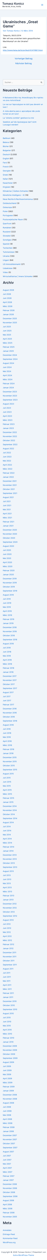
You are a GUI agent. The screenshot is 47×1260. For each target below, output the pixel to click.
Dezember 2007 (10, 1135)
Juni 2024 (7, 367)
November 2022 (10, 436)
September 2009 (10, 1058)
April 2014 (7, 839)
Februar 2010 (8, 1038)
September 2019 (10, 591)
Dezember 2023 (10, 391)
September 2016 (10, 721)
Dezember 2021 (10, 481)
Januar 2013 (8, 900)
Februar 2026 (8, 310)
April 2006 (7, 1204)
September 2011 (10, 965)
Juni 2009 (7, 1070)
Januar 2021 (8, 526)
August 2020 (8, 546)
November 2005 (10, 1217)
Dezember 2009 (10, 1046)
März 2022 (7, 469)
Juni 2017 (7, 700)
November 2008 (10, 1099)
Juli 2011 (6, 973)
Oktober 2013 (9, 863)
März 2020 (7, 566)
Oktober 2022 (9, 440)
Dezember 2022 (10, 432)
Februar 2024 (8, 383)
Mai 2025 (7, 335)
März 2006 (7, 1208)
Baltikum (6, 138)
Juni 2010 (7, 1021)
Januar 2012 (8, 948)
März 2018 (7, 664)
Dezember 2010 (10, 1001)
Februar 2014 (8, 847)
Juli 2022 (7, 452)
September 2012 (10, 916)
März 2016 (7, 745)
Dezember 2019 (10, 578)
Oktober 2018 (9, 635)
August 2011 (8, 969)
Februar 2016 (8, 749)
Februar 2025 (8, 347)
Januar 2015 (8, 802)
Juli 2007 (7, 1156)
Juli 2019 (7, 599)
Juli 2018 (7, 648)
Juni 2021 (7, 505)
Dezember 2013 (10, 855)
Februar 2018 (8, 668)
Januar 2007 (8, 1180)
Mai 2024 (7, 371)
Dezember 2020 (10, 530)
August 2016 (8, 725)
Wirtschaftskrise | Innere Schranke (17, 276)
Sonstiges (7, 240)
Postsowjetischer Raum (13, 219)
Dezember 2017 (9, 676)
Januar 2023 (8, 428)
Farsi (5, 162)
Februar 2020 (8, 570)
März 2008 (7, 1123)
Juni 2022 (7, 457)
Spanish (6, 244)
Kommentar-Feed (10, 1238)
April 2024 (7, 375)
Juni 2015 (7, 782)
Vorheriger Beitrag (23, 59)
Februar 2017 (8, 704)
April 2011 (7, 985)
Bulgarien (7, 150)
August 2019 (8, 595)
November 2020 (10, 534)
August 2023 (8, 404)
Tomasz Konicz (13, 3)
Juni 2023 (7, 412)
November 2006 (10, 1188)
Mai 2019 (7, 607)
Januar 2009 (8, 1091)
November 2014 (10, 810)
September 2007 (10, 1147)
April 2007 (7, 1168)
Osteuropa (7, 207)
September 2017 (10, 688)
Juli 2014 (7, 826)
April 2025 (7, 339)
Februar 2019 (8, 619)
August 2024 (8, 363)
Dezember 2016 (10, 709)
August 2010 (8, 1013)
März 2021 (7, 517)
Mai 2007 (7, 1164)
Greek (5, 175)
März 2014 (7, 843)
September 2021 (10, 493)
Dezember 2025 (10, 318)
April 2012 (7, 936)
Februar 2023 (8, 424)
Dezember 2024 (10, 355)
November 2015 (10, 761)
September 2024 (10, 359)
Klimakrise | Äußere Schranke (15, 191)
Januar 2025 (8, 351)
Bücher (6, 146)
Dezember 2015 (10, 757)
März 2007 (7, 1172)
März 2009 (7, 1082)
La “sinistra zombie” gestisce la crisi (18, 118)
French (6, 167)
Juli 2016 (7, 729)
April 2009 (7, 1078)
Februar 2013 (8, 895)
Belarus (6, 142)
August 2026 (8, 290)
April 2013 (7, 887)
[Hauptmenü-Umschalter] (42, 4)
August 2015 (8, 774)
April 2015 (7, 790)
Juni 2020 (7, 554)
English (6, 158)
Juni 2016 (7, 733)
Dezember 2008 (10, 1095)
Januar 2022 (8, 477)
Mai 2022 (7, 461)
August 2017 (8, 692)
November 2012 (10, 908)
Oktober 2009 (9, 1054)
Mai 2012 (7, 932)
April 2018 (7, 660)
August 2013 (8, 871)
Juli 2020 (7, 550)
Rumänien (7, 227)
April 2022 (7, 465)
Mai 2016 (7, 737)
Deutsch (6, 154)
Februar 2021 (8, 522)
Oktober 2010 (9, 1005)
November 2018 (10, 631)
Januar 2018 (8, 672)
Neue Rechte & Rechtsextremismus (18, 199)
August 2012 (8, 920)
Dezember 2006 (10, 1184)
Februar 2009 (8, 1086)
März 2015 (7, 794)
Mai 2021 (7, 509)
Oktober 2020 (9, 538)
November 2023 (10, 396)
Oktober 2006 (9, 1192)
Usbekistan (7, 268)
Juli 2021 (7, 501)
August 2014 (8, 822)
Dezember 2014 (10, 806)
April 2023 (7, 416)
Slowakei (7, 236)
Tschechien (7, 248)
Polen (5, 211)
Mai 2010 (7, 1026)
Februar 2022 (8, 473)
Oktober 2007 (9, 1143)
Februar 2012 (8, 944)
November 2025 (10, 322)
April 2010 (7, 1030)
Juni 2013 (7, 879)
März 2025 (7, 343)
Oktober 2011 (8, 960)
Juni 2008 (7, 1111)
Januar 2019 (8, 623)
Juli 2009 (7, 1066)
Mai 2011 (6, 981)
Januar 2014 (8, 851)
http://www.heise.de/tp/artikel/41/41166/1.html (23, 50)
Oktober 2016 (9, 717)
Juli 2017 (6, 696)
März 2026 (7, 306)
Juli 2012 (7, 924)
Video (5, 272)
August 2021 (8, 497)
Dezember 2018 (10, 627)
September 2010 (10, 1009)
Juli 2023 (7, 408)
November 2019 (10, 583)
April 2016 (7, 741)
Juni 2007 (7, 1160)
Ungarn (6, 260)
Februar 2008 (8, 1127)
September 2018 (10, 639)
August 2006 (8, 1200)
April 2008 (7, 1119)
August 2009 (8, 1062)
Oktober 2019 (9, 587)
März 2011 (7, 989)
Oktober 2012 (9, 912)
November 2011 (9, 956)
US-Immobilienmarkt (12, 264)
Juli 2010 (7, 1017)
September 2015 (10, 769)
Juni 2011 (7, 977)
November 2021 (10, 485)
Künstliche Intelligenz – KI (14, 195)
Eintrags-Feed (9, 1234)
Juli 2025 (7, 326)
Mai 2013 (7, 883)
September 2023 (10, 400)
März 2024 (7, 379)
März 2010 (7, 1034)
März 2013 (7, 891)
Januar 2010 (8, 1042)
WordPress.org (9, 1242)
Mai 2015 (7, 786)
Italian (5, 179)
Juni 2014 (7, 830)
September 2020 (10, 542)
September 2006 (10, 1196)
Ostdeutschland (9, 203)
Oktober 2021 (9, 489)
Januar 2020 (8, 574)
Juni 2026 (7, 298)
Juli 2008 (7, 1107)
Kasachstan (8, 183)
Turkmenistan (8, 252)
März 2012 (7, 940)
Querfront (7, 223)
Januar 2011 (8, 997)
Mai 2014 (7, 834)
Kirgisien (6, 187)
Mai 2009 (7, 1074)
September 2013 (10, 867)
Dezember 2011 (9, 952)
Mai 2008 (7, 1115)
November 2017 (10, 680)
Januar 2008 (8, 1131)
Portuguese (8, 215)
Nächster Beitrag (23, 63)
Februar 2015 (8, 798)
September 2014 (10, 818)
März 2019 (7, 615)
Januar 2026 (8, 314)
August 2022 (8, 448)
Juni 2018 (7, 652)
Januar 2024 (8, 387)
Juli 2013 (7, 875)
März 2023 (7, 420)
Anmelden (7, 1230)
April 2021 (7, 513)
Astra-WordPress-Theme (23, 1255)
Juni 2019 (7, 603)
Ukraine (6, 256)
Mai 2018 (7, 656)
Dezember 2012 (10, 904)
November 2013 (10, 859)
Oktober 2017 (9, 684)
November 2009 (10, 1050)
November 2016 (10, 713)
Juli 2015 (7, 778)
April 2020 (7, 562)
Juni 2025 (7, 331)
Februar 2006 (8, 1212)
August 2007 (8, 1151)
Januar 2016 (8, 753)
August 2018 (8, 643)
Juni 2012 (7, 928)
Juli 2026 (7, 294)
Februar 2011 (8, 993)
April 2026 (7, 302)
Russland (6, 232)
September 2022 (10, 444)
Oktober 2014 (9, 814)
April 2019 (7, 611)
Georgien (7, 171)
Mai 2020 (7, 558)
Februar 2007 (8, 1176)
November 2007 (10, 1139)
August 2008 (8, 1103)
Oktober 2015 (9, 765)
